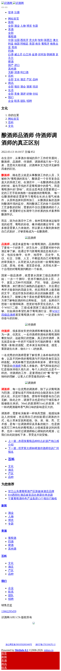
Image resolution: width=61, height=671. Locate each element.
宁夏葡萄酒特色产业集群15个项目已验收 (32, 498)
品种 (11, 477)
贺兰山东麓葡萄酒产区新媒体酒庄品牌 (31, 491)
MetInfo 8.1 (21, 650)
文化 (11, 125)
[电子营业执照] (34, 644)
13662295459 (8, 611)
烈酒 (11, 541)
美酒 (4, 530)
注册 (17, 12)
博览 (11, 520)
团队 (11, 595)
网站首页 (13, 18)
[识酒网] (30, 3)
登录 (11, 12)
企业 (11, 588)
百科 (11, 122)
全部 (11, 25)
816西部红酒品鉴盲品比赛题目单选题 (30, 494)
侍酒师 (17, 365)
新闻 (4, 505)
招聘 (11, 598)
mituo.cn (48, 650)
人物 (11, 516)
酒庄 (11, 469)
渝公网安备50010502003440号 (19, 644)
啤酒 (11, 545)
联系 (11, 591)
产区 (11, 473)
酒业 (11, 512)
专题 (11, 523)
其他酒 (12, 548)
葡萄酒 (12, 537)
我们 (4, 581)
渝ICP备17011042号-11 (45, 644)
